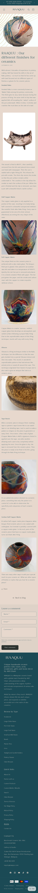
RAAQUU (11, 885)
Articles (6, 824)
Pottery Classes (9, 757)
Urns (5, 748)
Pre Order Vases (9, 726)
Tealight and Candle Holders (13, 753)
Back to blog (20, 598)
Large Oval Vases (9, 730)
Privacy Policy (8, 815)
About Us (7, 774)
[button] (4, 9)
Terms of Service (9, 801)
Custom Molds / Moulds (12, 788)
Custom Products (9, 783)
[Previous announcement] (4, 2)
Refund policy (20, 885)
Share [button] (5, 589)
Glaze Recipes (8, 762)
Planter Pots (8, 744)
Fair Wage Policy (9, 806)
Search (6, 792)
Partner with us (9, 779)
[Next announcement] (34, 2)
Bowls (6, 739)
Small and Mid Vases (11, 735)
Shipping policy (19, 888)
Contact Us (7, 828)
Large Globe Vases (10, 721)
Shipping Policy (9, 819)
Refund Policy (8, 810)
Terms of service (8, 888)
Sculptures (7, 717)
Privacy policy (30, 885)
